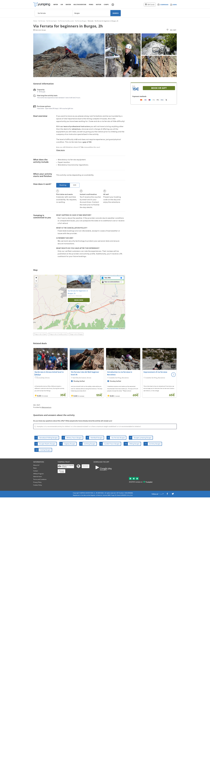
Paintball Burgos (97, 438)
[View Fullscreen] (36, 285)
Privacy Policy (37, 482)
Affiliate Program (38, 474)
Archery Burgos (155, 444)
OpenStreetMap (114, 328)
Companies (164, 4)
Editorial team (37, 476)
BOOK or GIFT (159, 87)
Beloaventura (46, 407)
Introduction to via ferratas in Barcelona (119, 373)
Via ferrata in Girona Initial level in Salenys (49, 373)
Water (55, 4)
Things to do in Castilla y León (58, 334)
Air (62, 4)
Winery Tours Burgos (74, 438)
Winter (68, 4)
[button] (173, 374)
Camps (106, 4)
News (35, 468)
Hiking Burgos (134, 444)
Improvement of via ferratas (155, 372)
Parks (91, 4)
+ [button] (36, 277)
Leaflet (106, 328)
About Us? (36, 465)
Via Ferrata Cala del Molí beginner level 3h (85, 373)
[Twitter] (173, 494)
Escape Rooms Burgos (47, 444)
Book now (78, 300)
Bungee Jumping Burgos (142, 438)
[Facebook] (167, 494)
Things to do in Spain (40, 334)
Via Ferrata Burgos (118, 438)
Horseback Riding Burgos (48, 438)
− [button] (36, 281)
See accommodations (112, 282)
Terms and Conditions (39, 479)
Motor (98, 4)
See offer (107, 278)
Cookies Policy (37, 485)
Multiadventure (79, 4)
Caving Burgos (45, 450)
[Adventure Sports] (42, 4)
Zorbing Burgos (89, 444)
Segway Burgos (69, 444)
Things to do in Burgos (76, 334)
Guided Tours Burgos (112, 444)
